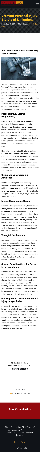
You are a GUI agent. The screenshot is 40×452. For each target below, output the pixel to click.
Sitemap (20, 435)
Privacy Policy (20, 442)
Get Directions (20, 369)
